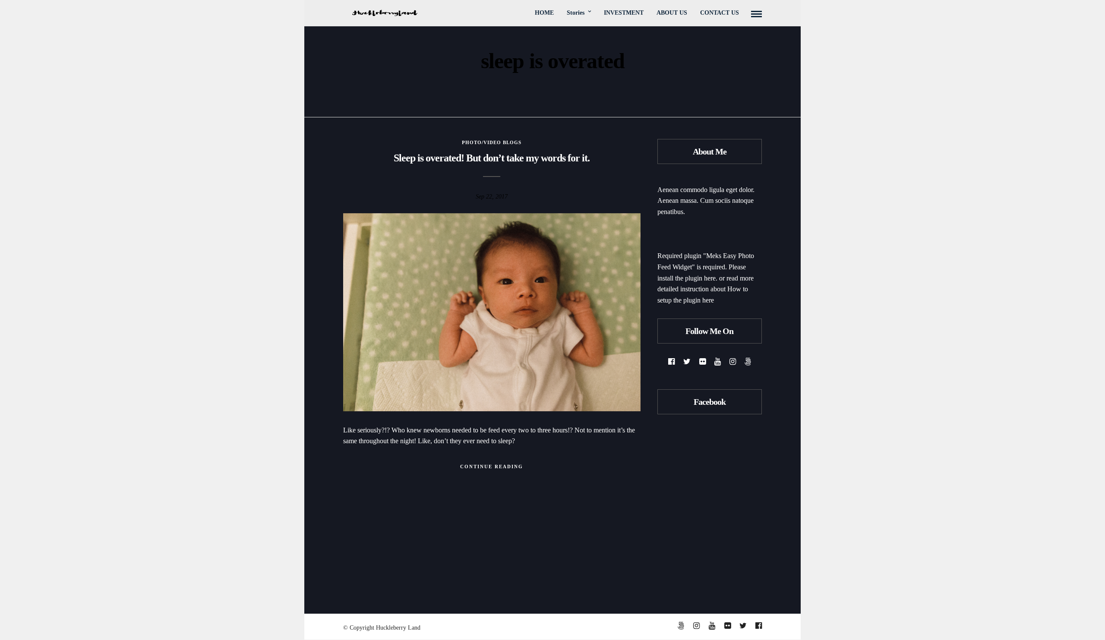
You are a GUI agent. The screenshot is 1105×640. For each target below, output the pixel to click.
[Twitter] (687, 362)
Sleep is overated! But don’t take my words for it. (492, 158)
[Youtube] (717, 362)
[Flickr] (702, 362)
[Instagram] (732, 362)
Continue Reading (491, 466)
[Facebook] (671, 362)
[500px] (748, 362)
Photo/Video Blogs (491, 142)
